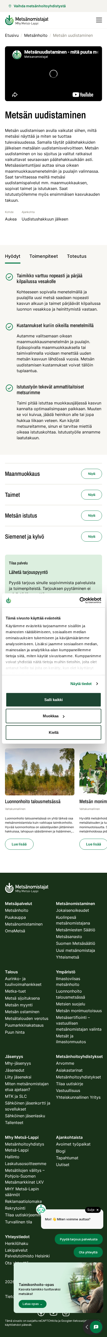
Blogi (60, 1151)
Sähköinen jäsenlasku (25, 1115)
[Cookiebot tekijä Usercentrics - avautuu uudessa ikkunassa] (79, 600)
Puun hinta (15, 1032)
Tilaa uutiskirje (69, 1083)
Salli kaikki (53, 699)
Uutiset (62, 1164)
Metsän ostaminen (22, 1011)
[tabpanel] (53, 359)
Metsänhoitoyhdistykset (78, 1076)
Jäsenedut (14, 1070)
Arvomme (65, 1063)
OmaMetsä (15, 930)
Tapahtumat (67, 1157)
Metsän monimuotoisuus (79, 1010)
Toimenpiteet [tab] (43, 256)
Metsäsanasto (69, 936)
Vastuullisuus (68, 1090)
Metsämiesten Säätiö (75, 929)
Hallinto (12, 1156)
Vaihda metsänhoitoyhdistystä (40, 6)
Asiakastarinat (69, 1070)
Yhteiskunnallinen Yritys (78, 1097)
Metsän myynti (19, 1004)
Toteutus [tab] (77, 256)
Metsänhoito (16, 910)
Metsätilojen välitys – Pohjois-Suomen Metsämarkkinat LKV (25, 1176)
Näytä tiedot (81, 684)
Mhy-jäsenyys (18, 1063)
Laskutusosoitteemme (25, 1163)
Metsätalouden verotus (26, 1018)
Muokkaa (50, 716)
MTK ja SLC (16, 1096)
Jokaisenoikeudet (72, 910)
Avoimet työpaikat (73, 1144)
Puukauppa (15, 917)
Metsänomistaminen (24, 924)
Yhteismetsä (67, 957)
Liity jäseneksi (18, 1076)
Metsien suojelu (70, 1003)
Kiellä (53, 732)
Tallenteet (14, 1122)
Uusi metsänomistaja (75, 950)
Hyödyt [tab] (12, 256)
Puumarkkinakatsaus (24, 1025)
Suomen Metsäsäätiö (75, 943)
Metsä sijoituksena (22, 998)
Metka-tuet (15, 991)
